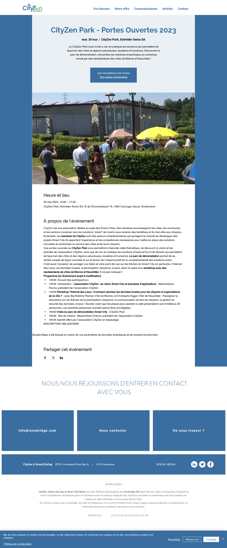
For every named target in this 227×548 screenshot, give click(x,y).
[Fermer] (223, 539)
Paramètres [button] (174, 539)
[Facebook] (210, 464)
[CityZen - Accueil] (32, 8)
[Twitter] (202, 464)
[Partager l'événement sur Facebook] (45, 357)
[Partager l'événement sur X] (53, 357)
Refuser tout (192, 539)
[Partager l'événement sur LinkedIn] (61, 357)
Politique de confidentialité (17, 544)
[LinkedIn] (194, 464)
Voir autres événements (113, 77)
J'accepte (211, 539)
